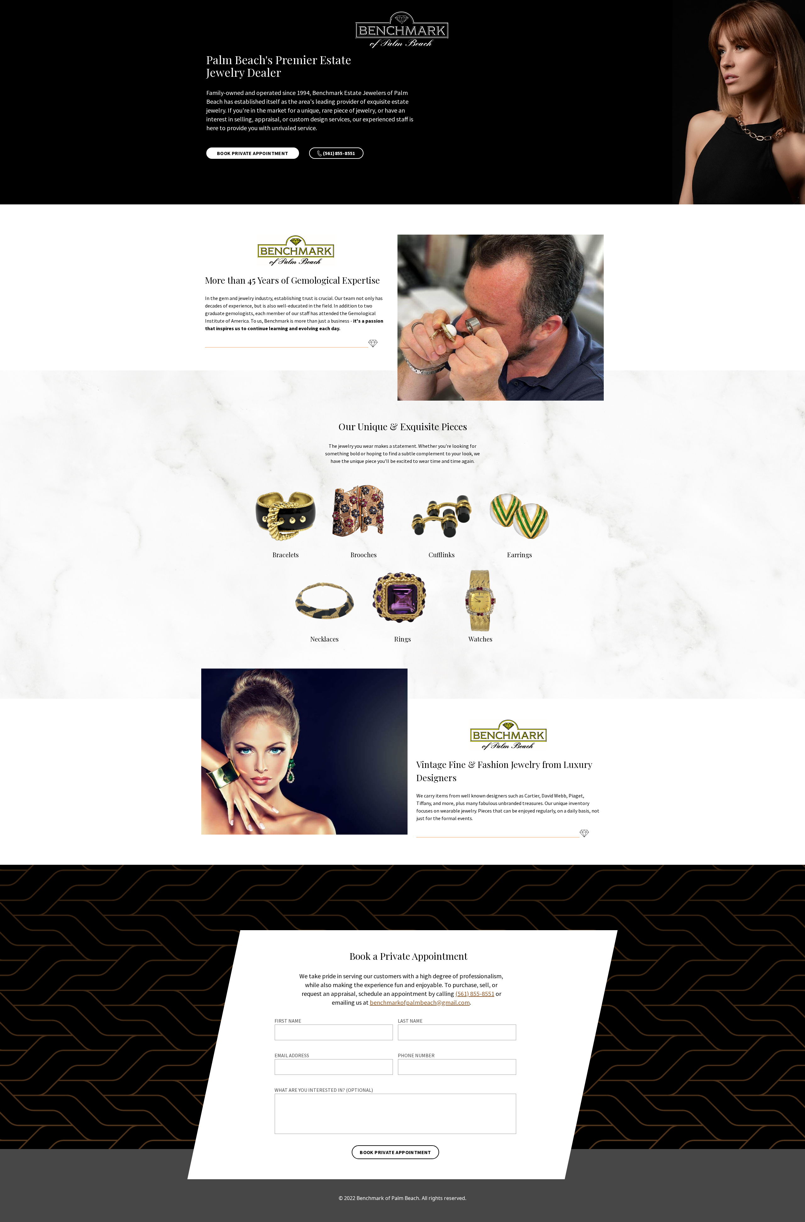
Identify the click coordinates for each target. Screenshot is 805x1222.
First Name (288, 1021)
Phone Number (416, 1055)
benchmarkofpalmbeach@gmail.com (420, 1002)
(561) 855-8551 (474, 993)
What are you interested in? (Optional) (324, 1090)
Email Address (292, 1055)
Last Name (410, 1021)
